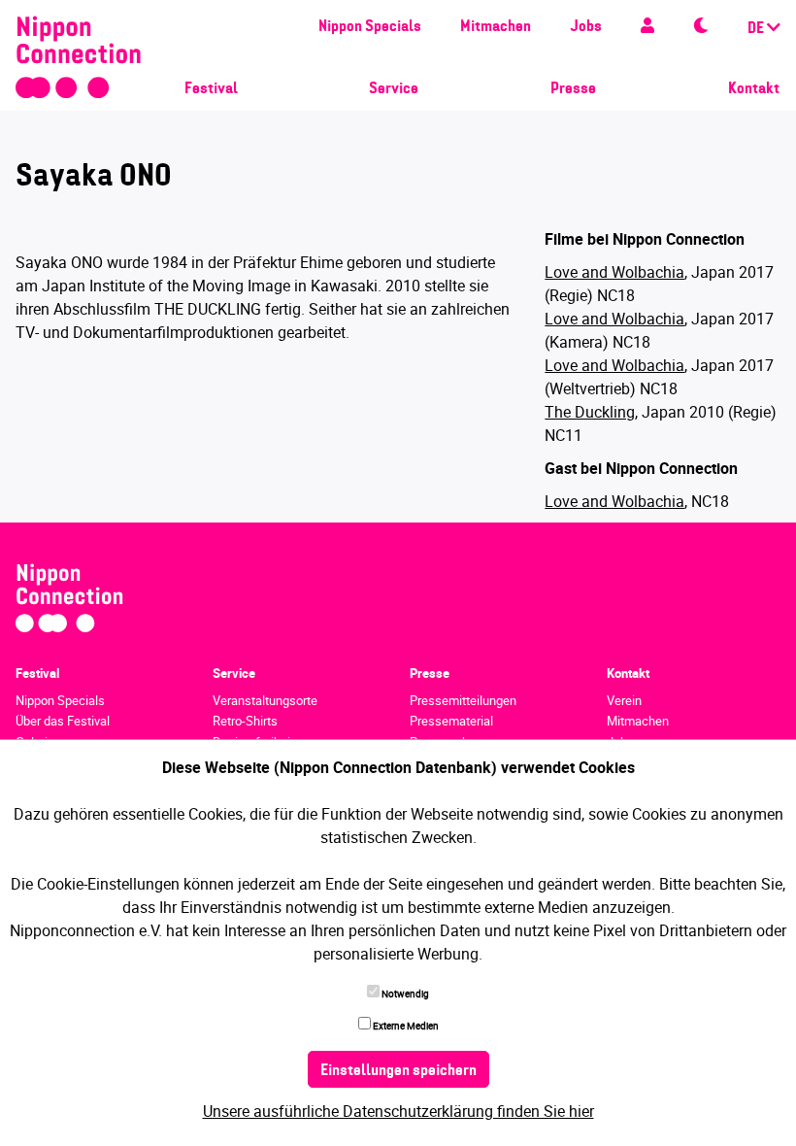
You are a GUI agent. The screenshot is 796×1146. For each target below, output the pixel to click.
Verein (624, 700)
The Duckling (590, 411)
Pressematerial (451, 720)
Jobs (586, 27)
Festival (211, 89)
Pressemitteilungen (463, 700)
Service (393, 89)
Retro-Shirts (245, 720)
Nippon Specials (369, 27)
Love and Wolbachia (614, 272)
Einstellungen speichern (398, 1071)
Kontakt (753, 89)
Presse (573, 89)
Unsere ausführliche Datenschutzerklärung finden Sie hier (398, 1111)
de (757, 29)
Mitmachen (495, 27)
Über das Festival (63, 720)
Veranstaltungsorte (265, 700)
